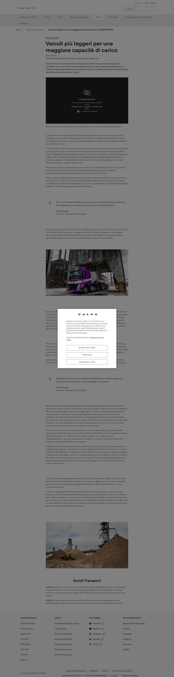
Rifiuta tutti (87, 355)
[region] (87, 338)
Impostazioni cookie (87, 362)
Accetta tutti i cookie (87, 348)
